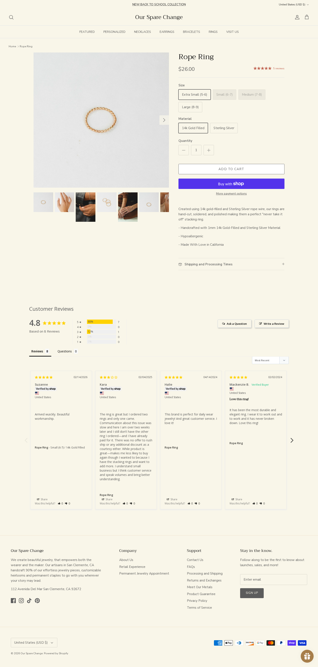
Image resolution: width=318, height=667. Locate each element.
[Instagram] (21, 600)
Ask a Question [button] (237, 324)
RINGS (213, 32)
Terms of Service (199, 607)
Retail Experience (132, 567)
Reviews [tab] (37, 351)
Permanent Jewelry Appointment (144, 573)
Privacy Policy (197, 601)
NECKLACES (142, 32)
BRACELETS (191, 32)
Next (292, 438)
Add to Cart (231, 169)
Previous (26, 438)
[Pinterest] (37, 600)
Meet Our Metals (199, 587)
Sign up (252, 593)
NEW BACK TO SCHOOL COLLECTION (159, 4)
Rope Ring (26, 46)
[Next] (164, 120)
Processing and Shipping (205, 573)
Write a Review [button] (274, 324)
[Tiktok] (29, 600)
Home (12, 46)
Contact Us (195, 560)
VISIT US (232, 32)
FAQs (191, 567)
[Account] (296, 17)
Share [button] (44, 499)
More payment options (231, 194)
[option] (101, 120)
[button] (60, 503)
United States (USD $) (292, 4)
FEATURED (87, 32)
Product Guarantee (201, 594)
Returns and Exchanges (204, 580)
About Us (126, 560)
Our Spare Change (32, 653)
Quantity (185, 141)
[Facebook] (13, 600)
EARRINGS (167, 32)
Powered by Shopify (56, 653)
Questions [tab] (65, 351)
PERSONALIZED (114, 32)
